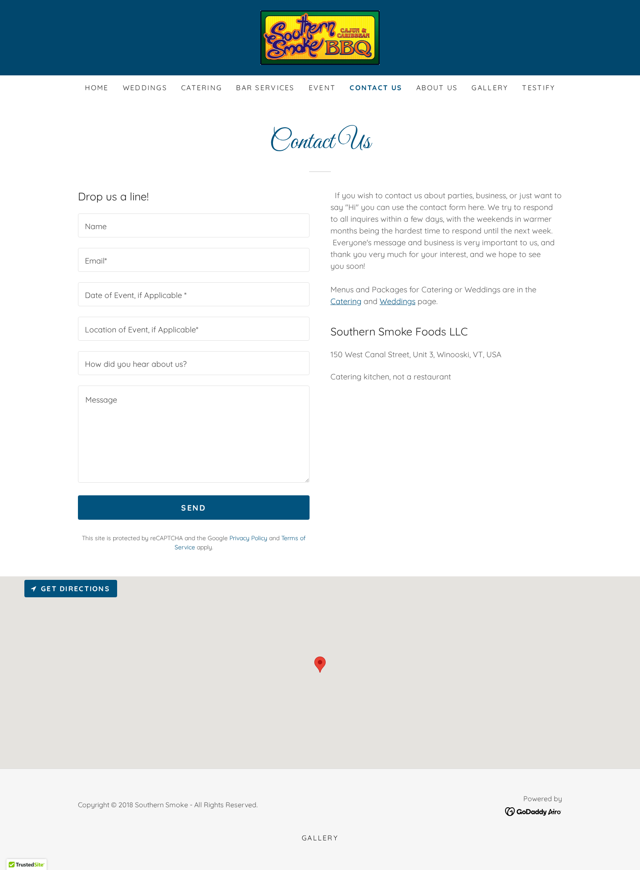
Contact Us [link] (376, 87)
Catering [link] (201, 87)
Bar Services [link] (265, 87)
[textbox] (194, 225)
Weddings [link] (145, 87)
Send (193, 508)
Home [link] (97, 87)
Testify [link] (538, 87)
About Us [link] (437, 87)
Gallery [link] (490, 87)
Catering (345, 301)
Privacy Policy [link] (248, 538)
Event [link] (322, 87)
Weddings (397, 301)
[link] (320, 37)
